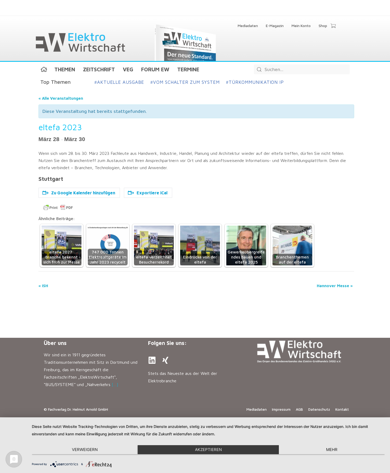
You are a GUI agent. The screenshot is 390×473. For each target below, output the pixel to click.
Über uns (55, 343)
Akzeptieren (208, 449)
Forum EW (155, 69)
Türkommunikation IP (255, 82)
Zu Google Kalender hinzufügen (83, 192)
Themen (64, 69)
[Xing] (165, 360)
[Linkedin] (152, 360)
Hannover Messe (335, 285)
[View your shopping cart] (333, 26)
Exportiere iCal (152, 192)
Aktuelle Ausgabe (119, 82)
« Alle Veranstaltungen (60, 98)
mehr (331, 449)
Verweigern (85, 449)
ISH (43, 285)
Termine (188, 69)
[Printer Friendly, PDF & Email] (58, 208)
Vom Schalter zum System (185, 82)
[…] (115, 384)
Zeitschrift (99, 69)
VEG (128, 69)
